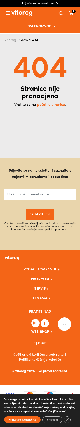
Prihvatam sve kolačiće (22, 419)
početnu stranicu (51, 105)
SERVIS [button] (40, 289)
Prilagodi (52, 419)
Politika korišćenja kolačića (40, 360)
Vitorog (10, 40)
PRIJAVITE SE (39, 214)
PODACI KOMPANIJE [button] (40, 269)
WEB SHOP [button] (40, 332)
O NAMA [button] (40, 298)
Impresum (40, 343)
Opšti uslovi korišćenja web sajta (38, 354)
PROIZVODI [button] (40, 279)
